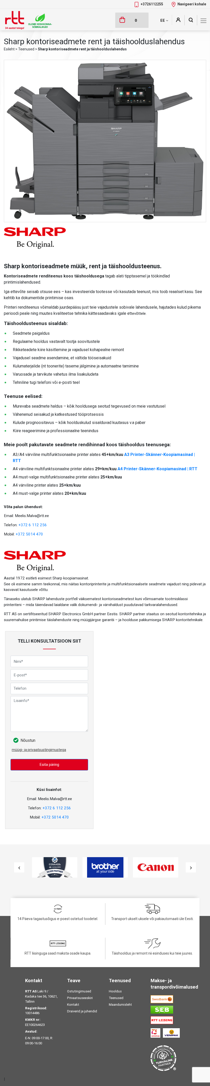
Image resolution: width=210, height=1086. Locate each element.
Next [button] (191, 867)
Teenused (26, 49)
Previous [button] (19, 867)
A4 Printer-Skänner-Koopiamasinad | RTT (157, 468)
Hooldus (115, 991)
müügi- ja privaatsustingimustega (39, 750)
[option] (54, 867)
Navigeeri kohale (191, 4)
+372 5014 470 (29, 534)
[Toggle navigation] (203, 20)
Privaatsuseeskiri (80, 998)
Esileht (9, 49)
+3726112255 (152, 4)
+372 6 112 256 (32, 525)
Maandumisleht (120, 1004)
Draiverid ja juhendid (82, 1011)
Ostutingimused (79, 991)
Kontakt (73, 1004)
